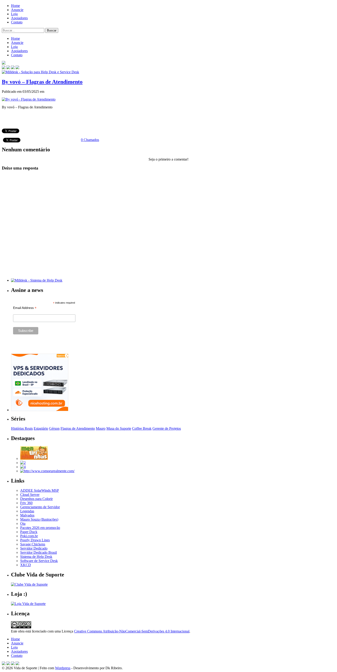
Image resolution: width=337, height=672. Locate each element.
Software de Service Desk (39, 561)
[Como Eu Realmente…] (47, 471)
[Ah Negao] (23, 467)
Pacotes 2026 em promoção (40, 528)
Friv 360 (26, 503)
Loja (14, 14)
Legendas (27, 511)
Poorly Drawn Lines (35, 540)
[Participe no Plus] (13, 664)
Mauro (100, 428)
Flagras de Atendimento (78, 428)
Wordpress (62, 668)
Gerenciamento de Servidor (40, 507)
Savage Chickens (32, 544)
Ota (22, 523)
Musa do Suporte (118, 428)
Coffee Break (142, 428)
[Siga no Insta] (4, 68)
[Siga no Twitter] (13, 68)
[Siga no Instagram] (17, 664)
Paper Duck (28, 532)
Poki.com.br (29, 536)
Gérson (54, 428)
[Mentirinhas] (34, 458)
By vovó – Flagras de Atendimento (42, 82)
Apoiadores (19, 18)
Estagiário (41, 428)
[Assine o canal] (17, 68)
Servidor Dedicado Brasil (38, 552)
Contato (16, 22)
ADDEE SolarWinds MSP (39, 490)
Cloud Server (29, 495)
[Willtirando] (23, 463)
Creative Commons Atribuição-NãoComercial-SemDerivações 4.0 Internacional (131, 631)
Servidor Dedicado (33, 548)
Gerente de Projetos (166, 428)
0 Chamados (90, 140)
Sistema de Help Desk (36, 557)
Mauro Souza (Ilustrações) (39, 519)
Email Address (24, 308)
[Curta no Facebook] (8, 68)
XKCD (25, 565)
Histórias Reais (22, 428)
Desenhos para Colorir (36, 499)
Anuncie (17, 10)
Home (15, 6)
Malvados (27, 515)
